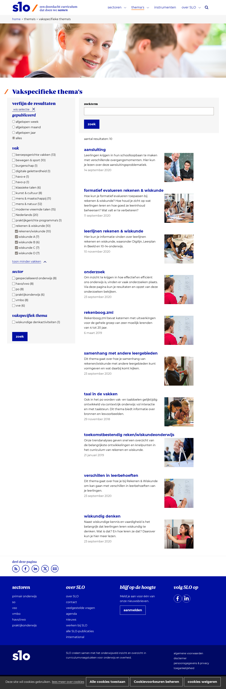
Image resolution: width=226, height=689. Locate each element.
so (13, 602)
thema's (137, 7)
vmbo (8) (22, 300)
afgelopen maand (28, 127)
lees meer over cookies (68, 682)
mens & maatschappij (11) (33, 198)
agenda (71, 613)
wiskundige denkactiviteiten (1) (38, 322)
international (75, 637)
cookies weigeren (202, 682)
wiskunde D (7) (29, 253)
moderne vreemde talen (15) (36, 209)
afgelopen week (27, 121)
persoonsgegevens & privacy (191, 663)
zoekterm (91, 103)
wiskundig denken (102, 516)
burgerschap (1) (26, 165)
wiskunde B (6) (29, 242)
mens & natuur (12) (29, 204)
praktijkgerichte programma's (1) (39, 220)
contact (71, 602)
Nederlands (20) (27, 215)
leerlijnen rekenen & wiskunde (113, 231)
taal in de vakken (101, 394)
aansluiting (95, 149)
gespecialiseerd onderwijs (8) (36, 278)
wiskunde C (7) (29, 247)
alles (19, 138)
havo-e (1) (22, 176)
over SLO (189, 7)
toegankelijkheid (184, 668)
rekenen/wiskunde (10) (35, 231)
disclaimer (180, 658)
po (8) (20, 289)
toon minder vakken (26, 261)
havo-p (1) (22, 182)
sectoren (114, 7)
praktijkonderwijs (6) (30, 294)
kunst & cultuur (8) (29, 193)
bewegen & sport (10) (31, 160)
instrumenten (165, 7)
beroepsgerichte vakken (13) (36, 154)
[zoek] (206, 7)
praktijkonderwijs (24, 625)
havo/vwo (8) (25, 283)
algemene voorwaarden (188, 653)
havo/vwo (19, 619)
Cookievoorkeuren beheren (156, 682)
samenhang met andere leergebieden (121, 353)
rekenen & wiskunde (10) (33, 226)
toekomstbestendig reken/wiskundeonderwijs (129, 435)
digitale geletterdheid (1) (33, 171)
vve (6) (20, 305)
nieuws (71, 619)
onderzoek (94, 272)
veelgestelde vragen (80, 608)
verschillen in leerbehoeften (111, 475)
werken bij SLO (76, 625)
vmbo (16, 613)
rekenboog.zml (98, 312)
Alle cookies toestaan (107, 682)
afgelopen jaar (26, 132)
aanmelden (134, 611)
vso (14, 608)
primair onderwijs (24, 596)
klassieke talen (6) (28, 187)
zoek (20, 337)
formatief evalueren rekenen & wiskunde (123, 190)
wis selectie (21, 109)
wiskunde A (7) (29, 236)
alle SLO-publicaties (80, 631)
